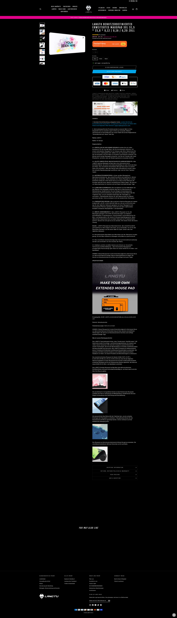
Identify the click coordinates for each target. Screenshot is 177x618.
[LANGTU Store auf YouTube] (95, 605)
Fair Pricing (115, 474)
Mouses (75, 6)
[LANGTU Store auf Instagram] (90, 605)
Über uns (91, 579)
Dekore (115, 8)
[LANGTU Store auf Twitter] (98, 605)
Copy (123, 44)
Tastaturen (67, 6)
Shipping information (115, 467)
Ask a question (115, 478)
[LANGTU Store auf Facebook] (93, 605)
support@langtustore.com (122, 125)
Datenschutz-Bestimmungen (96, 588)
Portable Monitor (114, 10)
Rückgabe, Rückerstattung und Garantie (49, 588)
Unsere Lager (92, 583)
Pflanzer (102, 8)
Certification (92, 590)
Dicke (94, 56)
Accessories (102, 10)
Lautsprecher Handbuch (70, 581)
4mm (100, 58)
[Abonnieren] (109, 600)
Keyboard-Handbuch (69, 579)
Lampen (54, 9)
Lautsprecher (72, 9)
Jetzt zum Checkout (114, 71)
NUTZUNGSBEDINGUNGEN (95, 585)
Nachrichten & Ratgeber (120, 579)
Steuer (41, 583)
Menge (94, 49)
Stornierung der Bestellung (46, 585)
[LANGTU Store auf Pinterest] (101, 605)
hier (113, 134)
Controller (123, 8)
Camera (124, 10)
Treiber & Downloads (69, 583)
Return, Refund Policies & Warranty (115, 471)
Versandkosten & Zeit (44, 581)
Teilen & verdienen (119, 581)
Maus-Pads (62, 9)
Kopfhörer (64, 11)
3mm (95, 58)
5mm (106, 58)
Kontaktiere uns (93, 581)
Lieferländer (42, 579)
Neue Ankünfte (56, 6)
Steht (108, 8)
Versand (94, 38)
